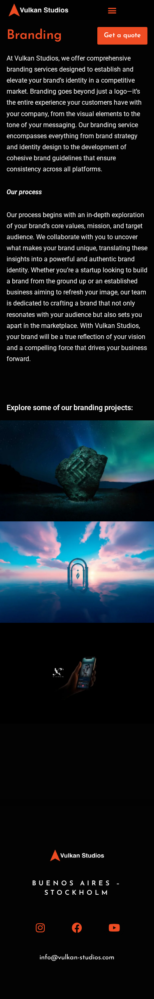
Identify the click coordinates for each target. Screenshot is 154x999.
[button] (112, 10)
